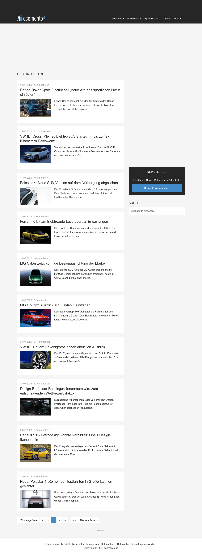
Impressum (92, 544)
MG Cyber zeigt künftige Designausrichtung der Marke (62, 263)
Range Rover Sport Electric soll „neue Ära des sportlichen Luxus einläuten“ (70, 92)
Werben (152, 544)
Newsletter (78, 544)
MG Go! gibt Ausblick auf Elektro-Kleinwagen (55, 304)
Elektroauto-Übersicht (58, 544)
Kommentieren (41, 84)
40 (75, 520)
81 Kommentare (42, 131)
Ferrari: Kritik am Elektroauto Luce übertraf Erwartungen (64, 221)
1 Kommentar (41, 476)
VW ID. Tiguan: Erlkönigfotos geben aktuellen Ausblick (62, 346)
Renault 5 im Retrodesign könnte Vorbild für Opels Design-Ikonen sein (65, 437)
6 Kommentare (41, 429)
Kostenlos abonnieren (156, 188)
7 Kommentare (41, 216)
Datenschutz (108, 544)
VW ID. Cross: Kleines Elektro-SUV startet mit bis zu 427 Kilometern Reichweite (64, 138)
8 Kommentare (41, 300)
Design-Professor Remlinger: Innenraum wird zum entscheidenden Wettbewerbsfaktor (59, 391)
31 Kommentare (42, 341)
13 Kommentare (42, 383)
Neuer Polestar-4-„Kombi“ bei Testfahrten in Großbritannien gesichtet (66, 483)
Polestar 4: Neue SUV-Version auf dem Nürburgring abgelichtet (69, 182)
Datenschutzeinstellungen (131, 544)
